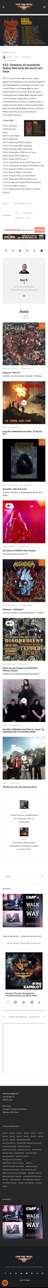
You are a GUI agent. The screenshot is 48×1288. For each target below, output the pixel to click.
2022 (27, 1136)
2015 (20, 1133)
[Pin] (20, 251)
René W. (9, 57)
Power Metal (35, 1173)
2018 (41, 1133)
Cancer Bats (28, 213)
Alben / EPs (6, 369)
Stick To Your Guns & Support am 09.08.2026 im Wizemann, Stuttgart (20, 669)
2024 (17, 213)
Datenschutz (38, 1267)
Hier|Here (22, 1109)
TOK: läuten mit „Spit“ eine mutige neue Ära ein (20, 787)
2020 (13, 1136)
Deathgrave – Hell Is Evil (11, 372)
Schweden (16, 1179)
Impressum (29, 1267)
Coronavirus (10, 1146)
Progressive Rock (33, 1176)
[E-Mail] (27, 251)
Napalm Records (11, 1169)
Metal (29, 1163)
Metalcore (32, 1166)
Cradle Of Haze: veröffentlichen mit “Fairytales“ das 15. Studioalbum (24, 817)
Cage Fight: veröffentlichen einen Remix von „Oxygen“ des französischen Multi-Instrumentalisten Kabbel (23, 730)
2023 (34, 1136)
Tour (39, 1183)
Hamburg (20, 1153)
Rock (6, 1179)
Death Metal (25, 1146)
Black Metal (10, 1143)
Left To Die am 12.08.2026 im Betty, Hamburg (19, 550)
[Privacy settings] (5, 1283)
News (17, 57)
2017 (34, 1133)
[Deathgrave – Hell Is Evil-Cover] (24, 343)
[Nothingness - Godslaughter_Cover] (24, 580)
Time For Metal (27, 1183)
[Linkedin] (21, 1273)
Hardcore (19, 218)
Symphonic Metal (32, 1179)
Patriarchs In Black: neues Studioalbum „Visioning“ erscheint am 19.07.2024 (24, 844)
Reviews (14, 369)
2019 (6, 1136)
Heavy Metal (23, 1156)
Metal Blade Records (14, 1166)
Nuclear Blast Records (15, 1173)
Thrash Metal (10, 1183)
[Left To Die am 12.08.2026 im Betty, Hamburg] (24, 521)
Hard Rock (9, 1156)
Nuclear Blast (29, 1169)
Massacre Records (13, 1159)
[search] (42, 876)
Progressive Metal (13, 1176)
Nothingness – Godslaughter (13, 609)
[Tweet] (13, 251)
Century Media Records (29, 1143)
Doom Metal (25, 1149)
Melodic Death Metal (14, 1163)
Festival (37, 1149)
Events (5, 546)
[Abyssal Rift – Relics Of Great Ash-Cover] (24, 460)
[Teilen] (6, 251)
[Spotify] (26, 1273)
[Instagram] (16, 1273)
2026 (13, 1140)
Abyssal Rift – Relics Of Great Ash (15, 489)
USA (29, 218)
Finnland (8, 1153)
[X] (10, 1273)
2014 (13, 1133)
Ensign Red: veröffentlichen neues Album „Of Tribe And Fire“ (22, 432)
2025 (6, 1140)
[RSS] (32, 1273)
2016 (27, 1133)
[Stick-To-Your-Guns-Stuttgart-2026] (24, 639)
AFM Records (24, 1140)
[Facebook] (5, 1273)
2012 (6, 1133)
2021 (20, 1136)
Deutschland (10, 1149)
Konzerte (12, 546)
